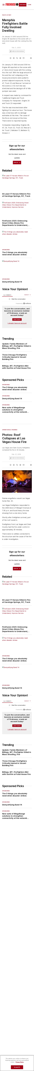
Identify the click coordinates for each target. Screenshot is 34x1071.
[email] (23, 58)
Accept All (17, 1067)
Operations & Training (9, 429)
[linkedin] (14, 58)
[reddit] (20, 58)
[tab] (7, 294)
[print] (31, 58)
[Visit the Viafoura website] (27, 303)
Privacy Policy (20, 1062)
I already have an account (17, 323)
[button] (3, 4)
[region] (17, 299)
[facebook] (10, 58)
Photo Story (6, 15)
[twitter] (17, 58)
